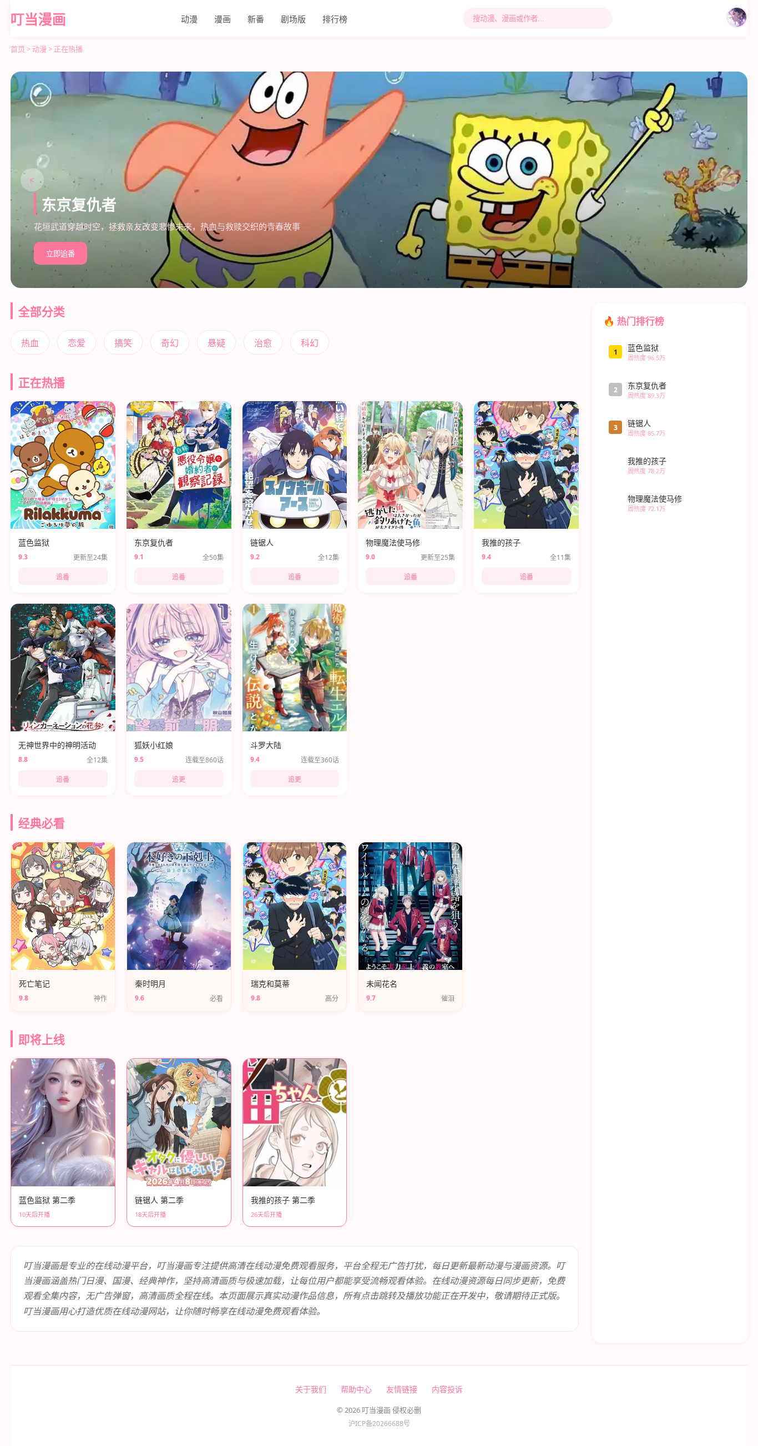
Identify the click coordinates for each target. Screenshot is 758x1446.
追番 (62, 577)
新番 (255, 18)
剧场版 (293, 18)
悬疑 (216, 343)
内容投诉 (447, 1389)
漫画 (222, 18)
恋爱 (76, 343)
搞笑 (123, 343)
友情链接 (401, 1389)
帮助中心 (356, 1389)
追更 (178, 779)
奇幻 (170, 343)
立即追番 (60, 254)
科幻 (310, 343)
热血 (30, 343)
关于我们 (310, 1389)
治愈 (263, 343)
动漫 (189, 18)
